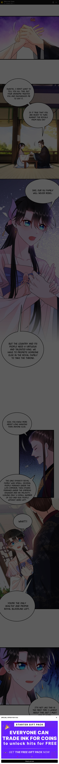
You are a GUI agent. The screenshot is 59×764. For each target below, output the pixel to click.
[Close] (56, 717)
